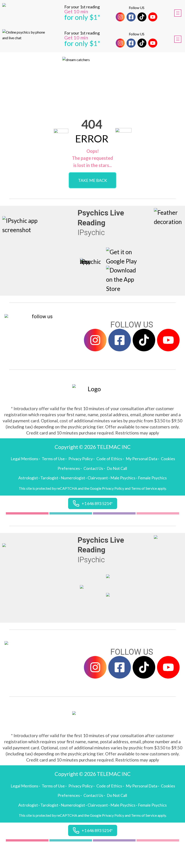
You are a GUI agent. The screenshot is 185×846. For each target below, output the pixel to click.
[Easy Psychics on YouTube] (152, 16)
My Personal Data (141, 458)
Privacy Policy (80, 458)
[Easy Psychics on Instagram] (120, 16)
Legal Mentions (24, 458)
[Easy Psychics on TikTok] (141, 16)
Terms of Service (144, 488)
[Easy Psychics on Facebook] (131, 16)
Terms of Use (53, 458)
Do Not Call (117, 468)
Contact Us (93, 468)
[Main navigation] (178, 13)
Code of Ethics (109, 458)
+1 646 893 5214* (97, 503)
